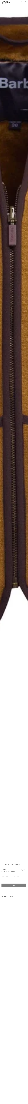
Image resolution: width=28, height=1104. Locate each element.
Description (4, 896)
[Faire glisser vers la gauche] (2, 330)
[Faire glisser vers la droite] (26, 330)
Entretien (12, 896)
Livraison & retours (22, 896)
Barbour (8, 862)
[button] (25, 2)
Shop (3, 862)
